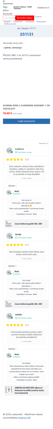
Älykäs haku (24, 18)
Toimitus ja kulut (10, 24)
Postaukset (30, 22)
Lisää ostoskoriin (26, 121)
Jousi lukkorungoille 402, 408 (28, 224)
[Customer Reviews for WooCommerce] (47, 143)
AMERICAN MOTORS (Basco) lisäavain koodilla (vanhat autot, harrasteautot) (29, 390)
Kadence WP (24, 417)
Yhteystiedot (41, 22)
